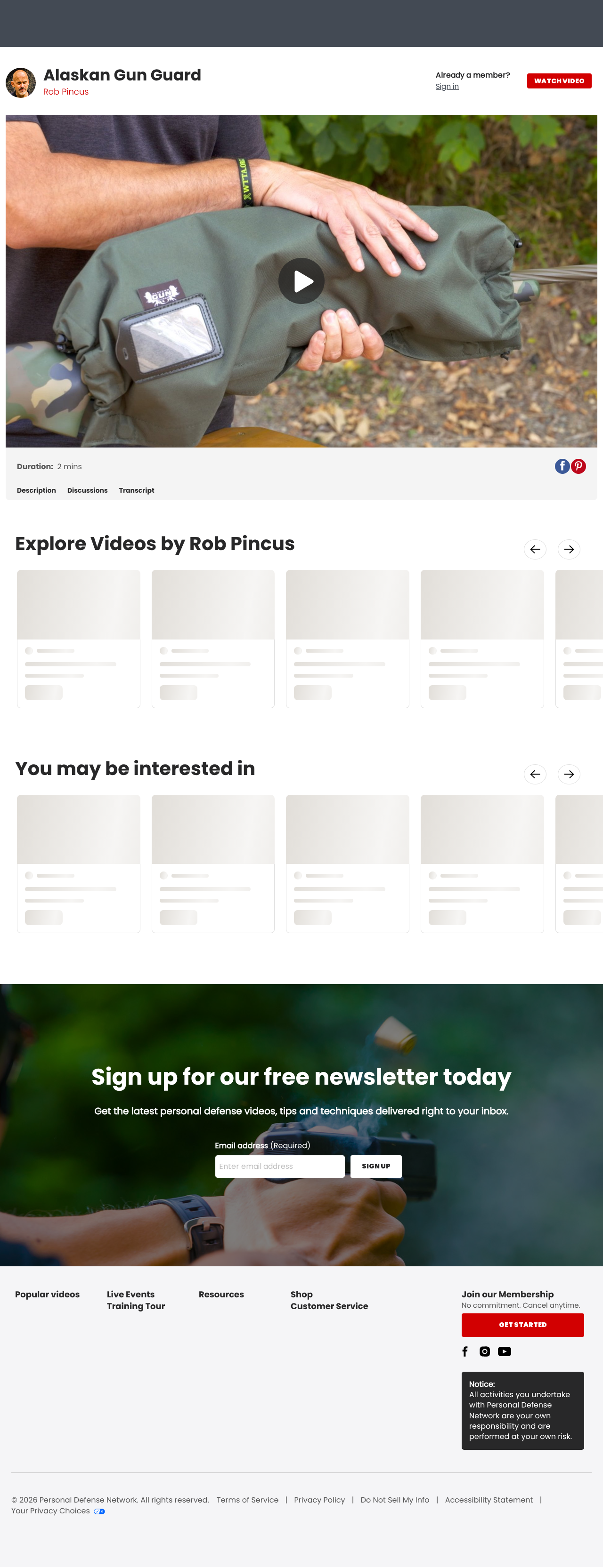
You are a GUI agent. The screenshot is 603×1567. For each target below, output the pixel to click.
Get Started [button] (523, 1324)
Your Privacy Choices (50, 1511)
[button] (473, 81)
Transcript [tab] (137, 490)
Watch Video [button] (559, 81)
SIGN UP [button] (376, 1166)
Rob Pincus (66, 92)
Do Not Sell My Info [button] (395, 1500)
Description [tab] (36, 490)
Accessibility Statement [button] (489, 1500)
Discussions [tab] (87, 490)
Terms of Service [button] (247, 1500)
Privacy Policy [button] (319, 1500)
